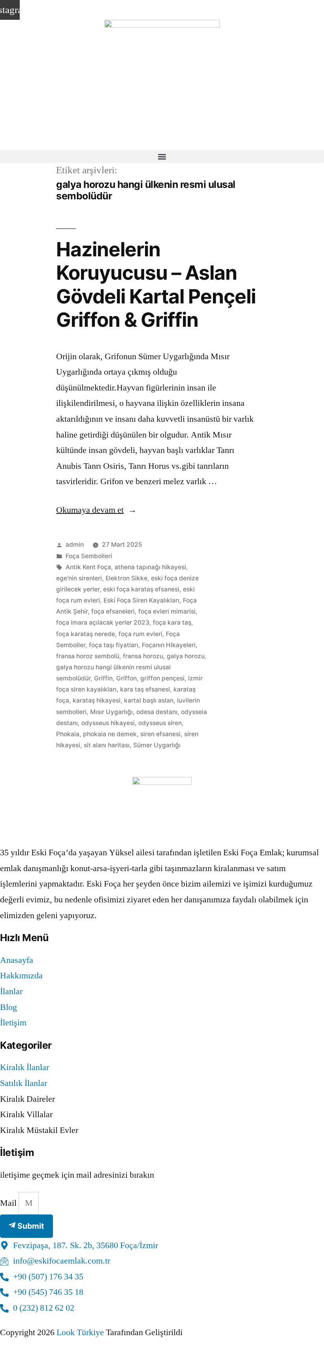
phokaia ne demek (110, 734)
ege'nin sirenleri (79, 578)
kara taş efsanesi (145, 689)
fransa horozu (143, 656)
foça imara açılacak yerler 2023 (102, 622)
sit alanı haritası (107, 745)
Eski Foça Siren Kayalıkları (141, 600)
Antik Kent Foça (88, 567)
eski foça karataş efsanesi (141, 589)
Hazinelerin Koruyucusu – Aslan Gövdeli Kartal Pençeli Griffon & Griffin (156, 284)
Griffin (103, 678)
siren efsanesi (160, 734)
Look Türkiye (80, 1332)
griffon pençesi (162, 678)
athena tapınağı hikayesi (150, 567)
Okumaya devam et (96, 509)
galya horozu (186, 656)
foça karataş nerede (85, 634)
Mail (9, 1203)
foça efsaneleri (113, 611)
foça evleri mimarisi (167, 611)
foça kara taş (172, 622)
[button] (162, 156)
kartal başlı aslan (148, 700)
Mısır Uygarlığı (111, 712)
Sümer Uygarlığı (157, 745)
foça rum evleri (140, 634)
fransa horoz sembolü (87, 656)
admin (75, 544)
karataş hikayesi (97, 700)
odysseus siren (160, 723)
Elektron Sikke (126, 578)
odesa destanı (156, 712)
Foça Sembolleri (89, 556)
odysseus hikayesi (108, 723)
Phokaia (67, 734)
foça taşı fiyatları (113, 645)
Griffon (126, 678)
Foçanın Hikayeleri (169, 645)
